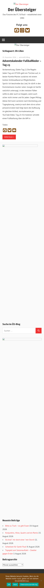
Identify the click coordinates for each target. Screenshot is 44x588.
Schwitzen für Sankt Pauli (15, 546)
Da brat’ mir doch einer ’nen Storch (19, 539)
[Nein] (41, 580)
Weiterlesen (8, 137)
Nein (15, 584)
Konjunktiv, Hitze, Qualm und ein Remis (21, 533)
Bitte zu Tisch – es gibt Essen (17, 525)
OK (9, 584)
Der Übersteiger (22, 9)
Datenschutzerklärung (29, 584)
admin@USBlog (24, 57)
